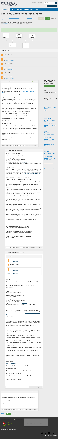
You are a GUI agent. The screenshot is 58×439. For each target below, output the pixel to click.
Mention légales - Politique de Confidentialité (8, 429)
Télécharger (16, 261)
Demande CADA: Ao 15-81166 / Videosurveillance (50, 159)
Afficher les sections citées (11, 223)
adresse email (24, 162)
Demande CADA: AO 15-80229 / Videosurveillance (50, 149)
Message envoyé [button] (7, 81)
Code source (55, 435)
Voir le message (11, 55)
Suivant (50, 110)
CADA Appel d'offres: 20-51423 (50, 117)
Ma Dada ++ (46, 97)
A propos (36, 9)
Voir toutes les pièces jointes (12, 273)
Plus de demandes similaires (48, 163)
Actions (40, 18)
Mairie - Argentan (47, 127)
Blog (18, 9)
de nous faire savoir (6, 23)
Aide (21, 9)
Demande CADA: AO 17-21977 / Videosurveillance (50, 145)
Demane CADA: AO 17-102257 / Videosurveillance (50, 154)
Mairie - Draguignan (47, 142)
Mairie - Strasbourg (47, 137)
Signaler (35, 145)
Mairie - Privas (46, 132)
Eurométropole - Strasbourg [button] (13, 150)
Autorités (13, 9)
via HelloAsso (39, 423)
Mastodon (50, 435)
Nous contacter (11, 427)
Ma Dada (9, 4)
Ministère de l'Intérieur (48, 118)
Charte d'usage (17, 427)
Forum (31, 9)
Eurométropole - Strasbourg (14, 18)
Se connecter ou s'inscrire (37, 2)
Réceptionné (34, 81)
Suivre (47, 18)
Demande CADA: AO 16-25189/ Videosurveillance (50, 140)
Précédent (46, 110)
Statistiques (26, 9)
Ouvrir (7, 55)
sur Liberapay (33, 423)
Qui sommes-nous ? (4, 427)
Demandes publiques (5, 9)
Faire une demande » (52, 5)
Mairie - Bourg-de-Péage (48, 123)
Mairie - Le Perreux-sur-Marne (49, 156)
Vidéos (46, 435)
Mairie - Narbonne (47, 146)
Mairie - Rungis (46, 151)
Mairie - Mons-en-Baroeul (48, 160)
